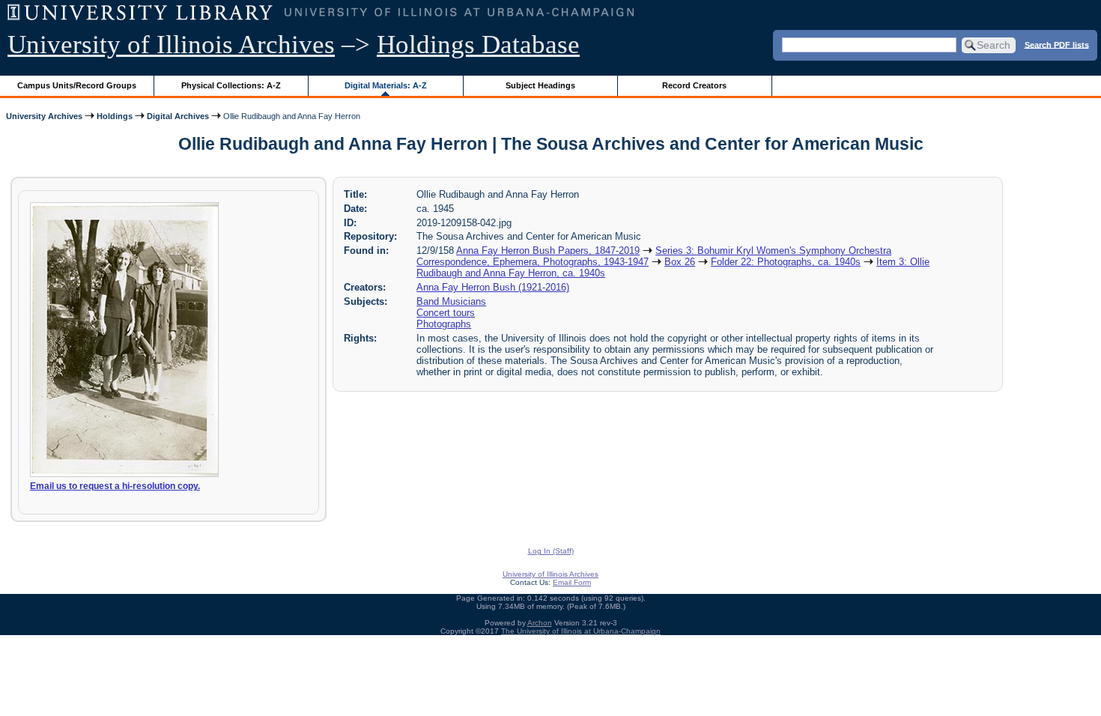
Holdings (115, 116)
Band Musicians (451, 301)
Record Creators (694, 85)
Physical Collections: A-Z (231, 85)
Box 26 (679, 261)
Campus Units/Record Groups (76, 85)
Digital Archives (178, 116)
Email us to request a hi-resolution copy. (115, 486)
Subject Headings (540, 85)
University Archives (44, 116)
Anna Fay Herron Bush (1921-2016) (492, 287)
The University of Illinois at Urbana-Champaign (581, 631)
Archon (539, 623)
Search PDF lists (1057, 44)
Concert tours (445, 312)
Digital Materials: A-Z (386, 85)
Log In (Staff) (551, 551)
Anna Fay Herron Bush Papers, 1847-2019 (548, 250)
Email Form (572, 582)
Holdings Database (478, 44)
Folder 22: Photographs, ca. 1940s (786, 261)
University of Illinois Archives (171, 44)
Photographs (443, 324)
